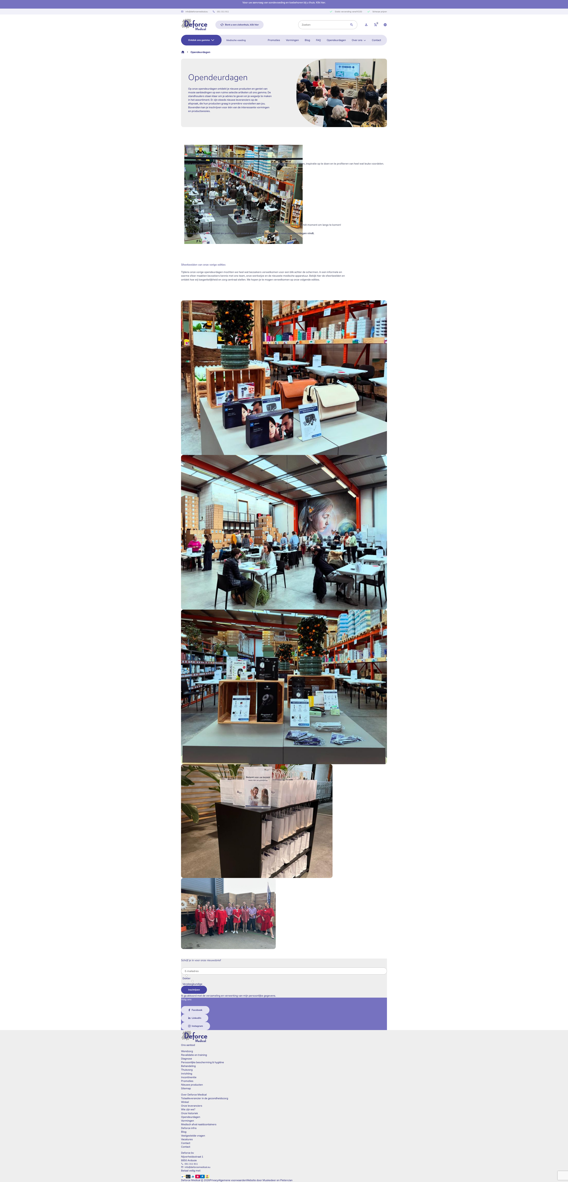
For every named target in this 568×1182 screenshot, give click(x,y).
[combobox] (322, 24)
